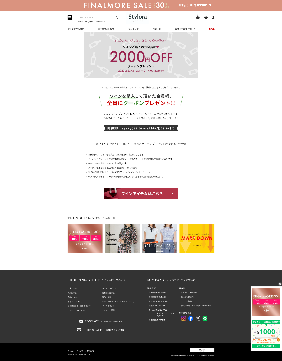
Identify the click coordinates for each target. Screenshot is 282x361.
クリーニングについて (76, 310)
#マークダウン (89, 22)
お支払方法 (72, 293)
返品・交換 (106, 297)
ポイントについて (75, 302)
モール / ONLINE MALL (158, 310)
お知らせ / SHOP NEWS (158, 301)
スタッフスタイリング (185, 29)
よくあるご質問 (108, 310)
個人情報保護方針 (188, 297)
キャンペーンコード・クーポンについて (118, 302)
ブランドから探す (76, 29)
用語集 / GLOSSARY (157, 306)
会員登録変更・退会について (79, 306)
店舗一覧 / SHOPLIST (157, 293)
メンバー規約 (186, 301)
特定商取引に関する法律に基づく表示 (196, 306)
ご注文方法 (72, 288)
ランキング (133, 29)
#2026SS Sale (101, 22)
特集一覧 (157, 29)
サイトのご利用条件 (189, 293)
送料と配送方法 (108, 293)
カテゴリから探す (106, 29)
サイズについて (108, 306)
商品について (73, 297)
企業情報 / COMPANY (157, 297)
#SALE (80, 22)
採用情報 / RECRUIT (157, 320)
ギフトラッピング (109, 288)
